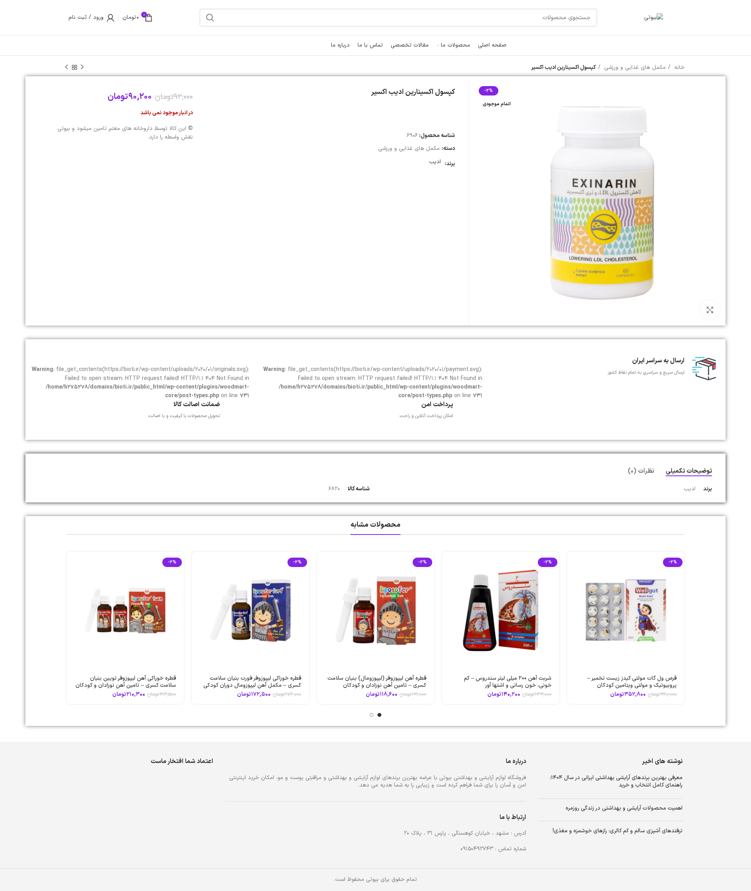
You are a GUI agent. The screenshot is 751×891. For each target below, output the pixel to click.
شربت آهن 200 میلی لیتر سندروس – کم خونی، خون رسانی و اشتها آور (508, 681)
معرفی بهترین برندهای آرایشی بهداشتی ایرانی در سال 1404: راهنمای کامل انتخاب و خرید (616, 782)
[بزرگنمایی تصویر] (710, 310)
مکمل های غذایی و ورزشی (634, 67)
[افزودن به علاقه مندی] (573, 582)
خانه (678, 67)
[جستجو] (210, 18)
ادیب (435, 162)
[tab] (689, 471)
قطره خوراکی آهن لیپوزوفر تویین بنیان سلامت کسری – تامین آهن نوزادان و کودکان (125, 681)
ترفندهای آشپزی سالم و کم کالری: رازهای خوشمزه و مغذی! (618, 831)
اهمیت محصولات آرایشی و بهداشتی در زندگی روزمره (624, 808)
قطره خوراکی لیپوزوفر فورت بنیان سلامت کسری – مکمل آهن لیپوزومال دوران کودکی (252, 681)
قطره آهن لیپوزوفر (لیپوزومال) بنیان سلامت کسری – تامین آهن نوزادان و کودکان (376, 681)
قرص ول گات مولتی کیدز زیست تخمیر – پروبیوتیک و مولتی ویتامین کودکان (632, 681)
